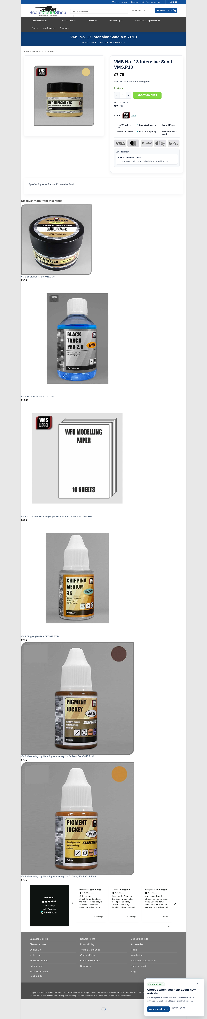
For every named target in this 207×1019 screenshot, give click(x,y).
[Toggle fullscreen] (32, 1002)
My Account (35, 955)
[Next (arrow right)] (32, 1014)
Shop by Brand (138, 966)
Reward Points (87, 939)
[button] (72, 903)
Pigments (120, 42)
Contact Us (35, 950)
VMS (133, 115)
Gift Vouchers (36, 966)
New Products (49, 28)
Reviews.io (85, 966)
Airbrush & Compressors (146, 21)
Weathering (114, 21)
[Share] (40, 1002)
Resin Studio (36, 976)
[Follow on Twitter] (173, 2)
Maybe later (178, 1008)
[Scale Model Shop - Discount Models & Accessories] (48, 11)
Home (85, 42)
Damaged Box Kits (39, 939)
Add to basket (147, 95)
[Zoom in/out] (24, 1002)
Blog (133, 971)
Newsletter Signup (39, 960)
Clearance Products (90, 960)
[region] (124, 903)
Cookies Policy (87, 955)
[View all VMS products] (126, 115)
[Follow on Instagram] (171, 2)
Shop (93, 42)
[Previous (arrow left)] (24, 1014)
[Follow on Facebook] (168, 2)
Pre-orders (64, 28)
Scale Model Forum (39, 971)
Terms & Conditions (90, 950)
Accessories (67, 21)
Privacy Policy (87, 944)
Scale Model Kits (39, 21)
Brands (35, 28)
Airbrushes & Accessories (144, 960)
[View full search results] (72, 6)
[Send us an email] (176, 2)
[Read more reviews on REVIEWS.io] (49, 913)
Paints (91, 21)
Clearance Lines (38, 944)
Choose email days (158, 1009)
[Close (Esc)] (48, 1002)
